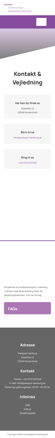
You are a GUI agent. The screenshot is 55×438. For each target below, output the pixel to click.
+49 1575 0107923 (27, 162)
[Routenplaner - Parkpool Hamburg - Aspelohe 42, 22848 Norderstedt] (27, 213)
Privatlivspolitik (27, 413)
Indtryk (27, 409)
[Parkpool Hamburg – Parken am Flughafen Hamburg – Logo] (16, 15)
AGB (27, 405)
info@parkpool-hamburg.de (19, 11)
